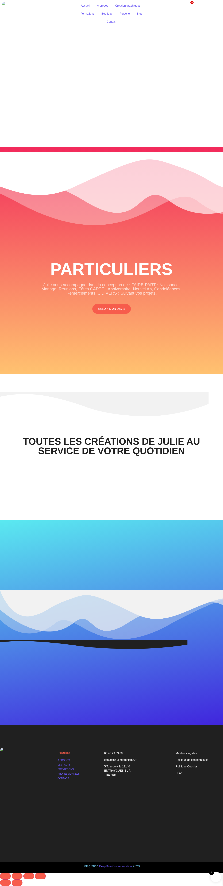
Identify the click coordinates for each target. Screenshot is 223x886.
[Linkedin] (27, 833)
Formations (87, 13)
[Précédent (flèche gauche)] (5, 882)
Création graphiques (127, 5)
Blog (140, 13)
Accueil (85, 5)
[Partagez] (28, 876)
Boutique (107, 13)
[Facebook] (13, 833)
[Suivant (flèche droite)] (17, 882)
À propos (102, 5)
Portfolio (125, 13)
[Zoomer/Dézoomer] (5, 876)
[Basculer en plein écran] (17, 876)
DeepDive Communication (115, 866)
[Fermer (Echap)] (40, 876)
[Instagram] (20, 833)
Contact (111, 21)
